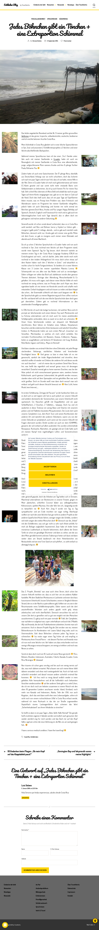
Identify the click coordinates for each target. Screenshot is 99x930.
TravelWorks (17, 925)
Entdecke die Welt (39, 5)
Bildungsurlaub (40, 892)
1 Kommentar (67, 41)
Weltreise (25, 136)
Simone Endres (37, 41)
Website (23, 858)
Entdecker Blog (11, 5)
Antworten (25, 798)
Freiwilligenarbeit (38, 19)
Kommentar (25, 830)
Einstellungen (50, 483)
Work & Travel (40, 910)
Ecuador (57, 159)
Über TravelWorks (81, 5)
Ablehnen (50, 475)
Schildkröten (34, 737)
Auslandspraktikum (42, 888)
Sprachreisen (52, 19)
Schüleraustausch (41, 903)
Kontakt (70, 896)
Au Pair (38, 884)
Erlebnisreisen (40, 896)
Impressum (71, 892)
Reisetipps (70, 5)
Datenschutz (72, 888)
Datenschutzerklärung (52, 492)
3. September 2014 (52, 41)
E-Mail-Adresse (54, 849)
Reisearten (50, 5)
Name (23, 849)
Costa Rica (27, 737)
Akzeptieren (50, 467)
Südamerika (63, 19)
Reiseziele (60, 5)
